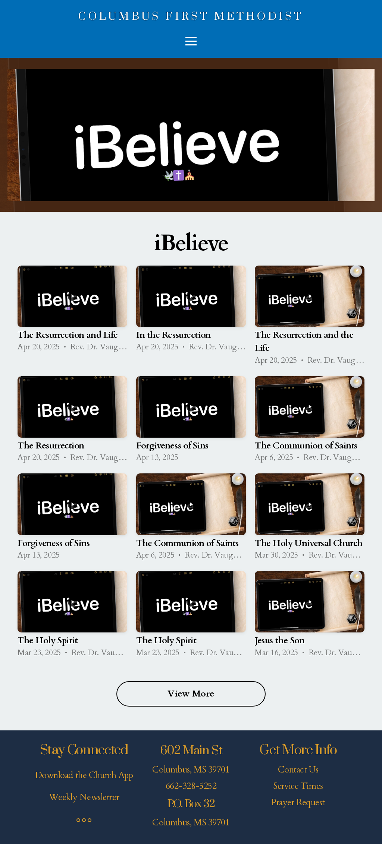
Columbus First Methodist (190, 16)
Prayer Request (298, 803)
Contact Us (298, 770)
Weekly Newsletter (84, 797)
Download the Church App (84, 775)
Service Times (298, 786)
